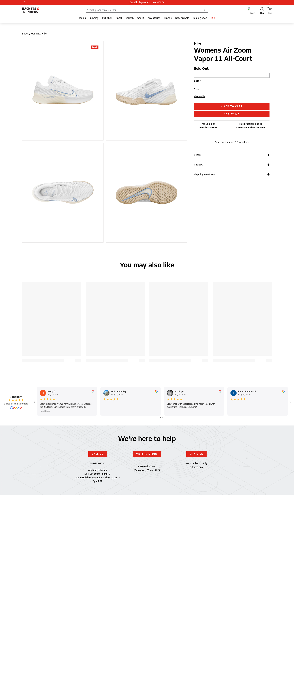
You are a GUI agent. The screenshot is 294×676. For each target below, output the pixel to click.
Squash (130, 18)
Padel (119, 18)
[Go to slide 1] (160, 417)
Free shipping (136, 2)
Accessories (154, 18)
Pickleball (107, 18)
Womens (35, 33)
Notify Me (232, 114)
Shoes (140, 18)
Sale (213, 18)
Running (93, 18)
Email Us (196, 454)
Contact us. (243, 142)
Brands (168, 18)
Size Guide (199, 96)
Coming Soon (200, 18)
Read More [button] (45, 411)
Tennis (82, 18)
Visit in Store (147, 454)
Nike (44, 33)
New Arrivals (182, 18)
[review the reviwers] (93, 391)
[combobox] (147, 10)
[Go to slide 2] (162, 417)
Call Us (98, 454)
